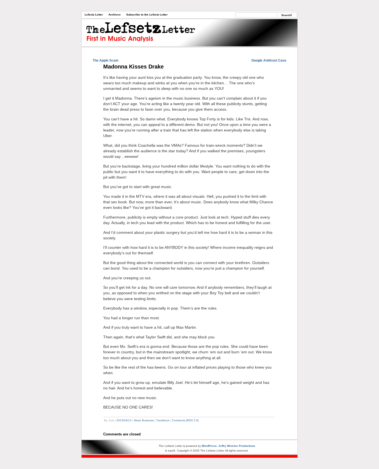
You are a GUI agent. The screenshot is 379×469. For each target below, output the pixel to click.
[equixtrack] (189, 456)
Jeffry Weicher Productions (236, 445)
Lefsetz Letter (94, 14)
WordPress (209, 445)
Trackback (162, 420)
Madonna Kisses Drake (133, 67)
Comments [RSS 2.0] (185, 420)
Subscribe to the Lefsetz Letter (147, 14)
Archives (114, 14)
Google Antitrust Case (268, 60)
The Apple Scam (105, 60)
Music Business (144, 420)
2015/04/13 (124, 420)
